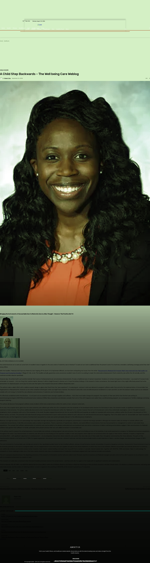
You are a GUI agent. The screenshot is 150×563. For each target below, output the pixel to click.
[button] (126, 29)
